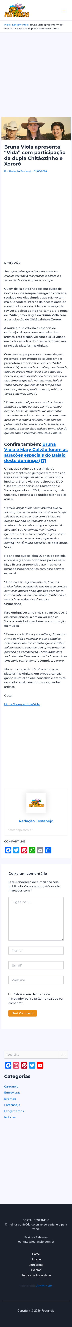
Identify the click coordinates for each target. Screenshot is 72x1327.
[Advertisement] (36, 70)
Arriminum (44, 1285)
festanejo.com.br (20, 830)
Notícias (10, 1117)
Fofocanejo (12, 1104)
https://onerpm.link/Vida (22, 704)
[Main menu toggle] (64, 10)
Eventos (10, 1098)
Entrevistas (12, 1092)
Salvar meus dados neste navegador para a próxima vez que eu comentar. (35, 998)
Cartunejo (11, 1086)
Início (7, 24)
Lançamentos (20, 24)
